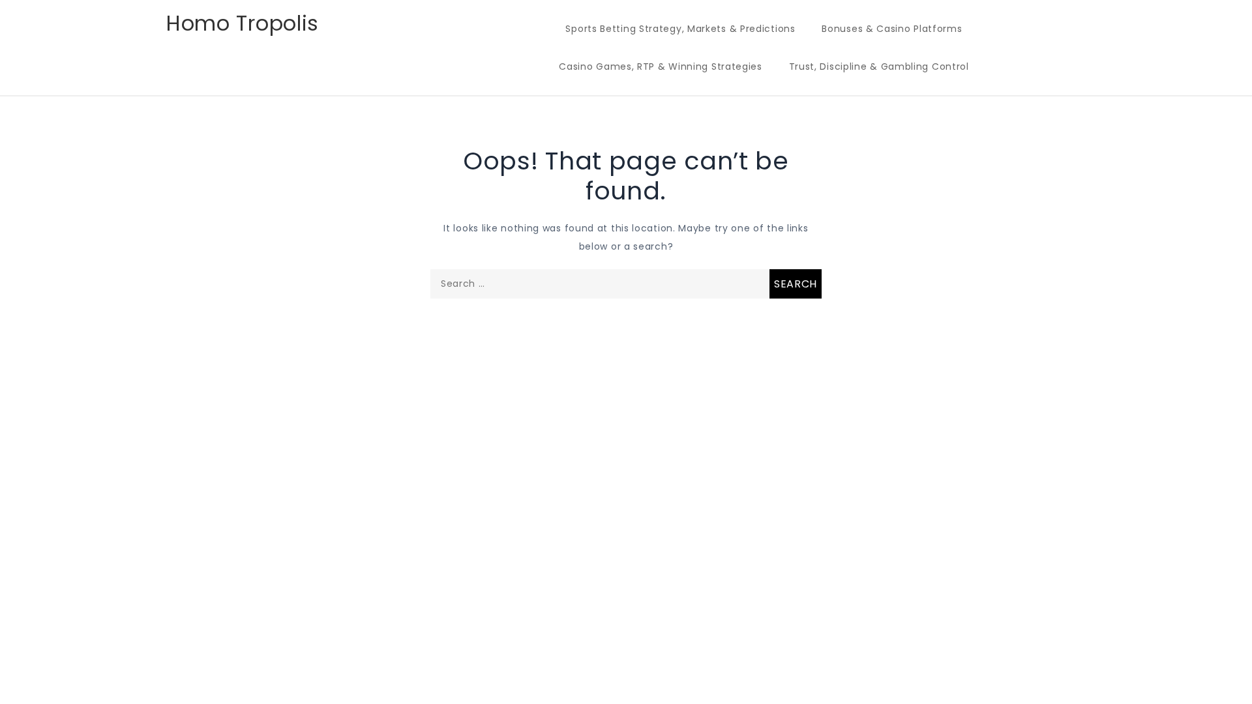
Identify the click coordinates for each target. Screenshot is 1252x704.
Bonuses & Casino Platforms (892, 28)
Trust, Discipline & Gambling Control (879, 66)
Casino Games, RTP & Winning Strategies (660, 66)
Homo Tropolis (242, 23)
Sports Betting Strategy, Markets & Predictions (680, 28)
